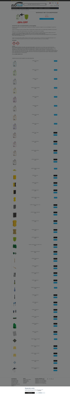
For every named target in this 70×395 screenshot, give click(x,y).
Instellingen (40, 392)
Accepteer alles (30, 392)
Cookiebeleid (39, 390)
